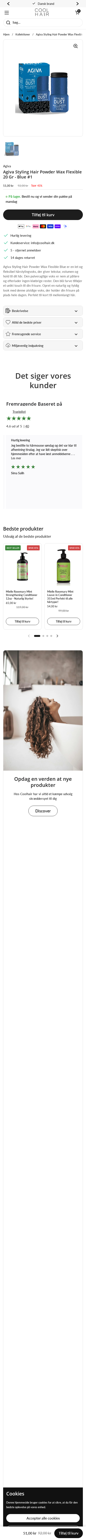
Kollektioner (22, 34)
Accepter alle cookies (43, 1518)
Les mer (16, 458)
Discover (43, 810)
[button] (77, 12)
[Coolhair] (42, 12)
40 (27, 426)
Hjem (6, 34)
